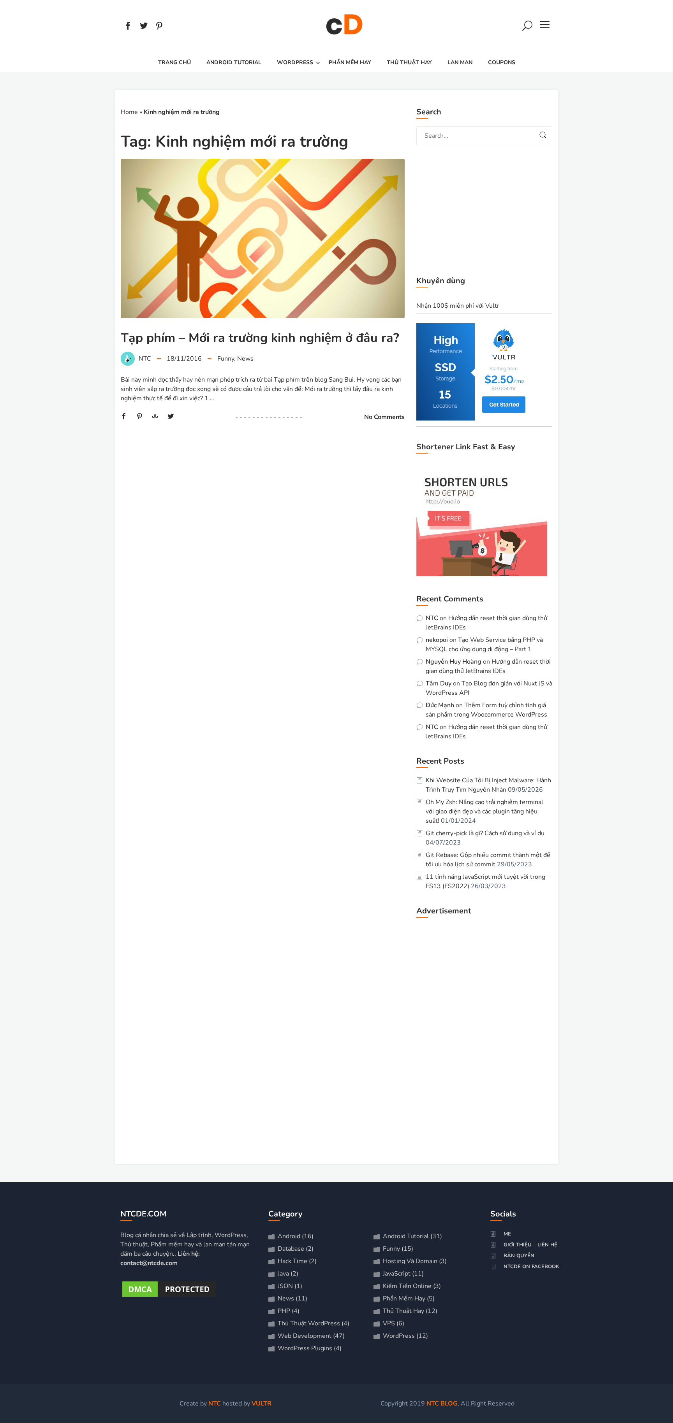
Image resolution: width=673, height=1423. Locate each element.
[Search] (527, 27)
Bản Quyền (519, 1255)
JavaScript (396, 1273)
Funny (225, 358)
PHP (284, 1311)
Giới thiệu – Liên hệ (530, 1244)
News (245, 358)
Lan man (459, 62)
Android (289, 1236)
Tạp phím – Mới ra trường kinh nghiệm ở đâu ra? (260, 337)
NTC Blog (442, 1403)
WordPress (295, 62)
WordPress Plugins (305, 1348)
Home (129, 112)
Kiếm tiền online (407, 1286)
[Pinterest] (159, 27)
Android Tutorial (233, 62)
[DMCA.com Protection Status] (169, 1297)
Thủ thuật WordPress (309, 1323)
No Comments (384, 417)
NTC (432, 618)
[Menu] (545, 27)
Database (291, 1248)
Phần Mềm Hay (350, 62)
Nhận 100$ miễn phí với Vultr (457, 305)
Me (507, 1233)
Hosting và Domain (410, 1261)
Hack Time (292, 1261)
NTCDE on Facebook (531, 1266)
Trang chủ (174, 62)
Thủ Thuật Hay (409, 62)
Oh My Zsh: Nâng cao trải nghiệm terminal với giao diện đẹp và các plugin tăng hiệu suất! (484, 811)
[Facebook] (128, 27)
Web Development (304, 1336)
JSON (285, 1286)
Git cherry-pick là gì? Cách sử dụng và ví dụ (485, 833)
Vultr (261, 1403)
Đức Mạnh (440, 705)
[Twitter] (144, 27)
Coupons (501, 62)
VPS (389, 1323)
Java (283, 1273)
